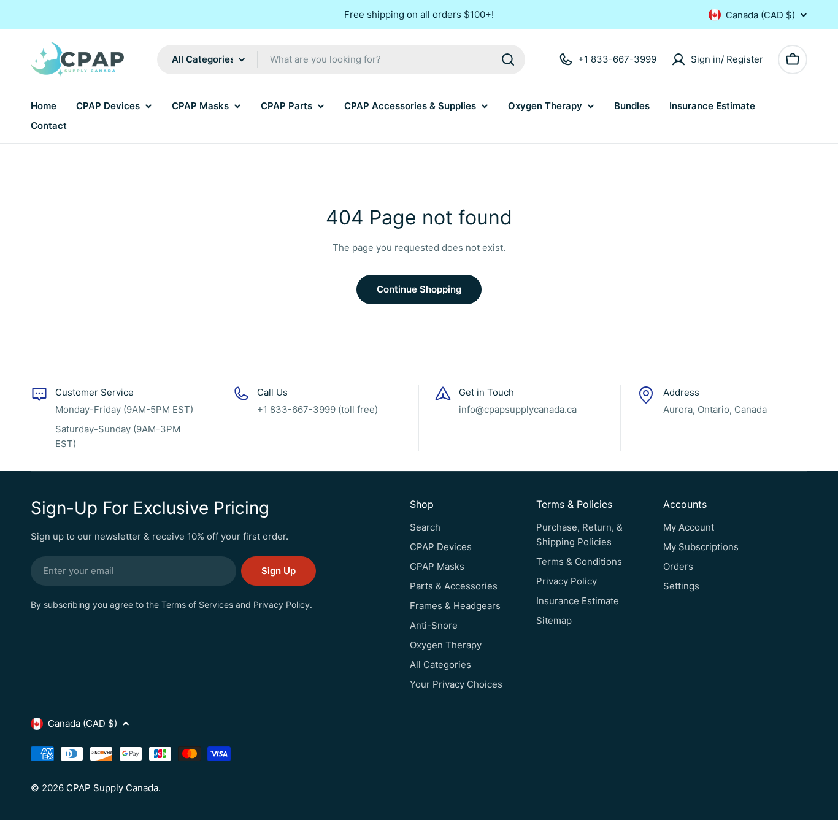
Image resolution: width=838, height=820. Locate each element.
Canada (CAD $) (760, 15)
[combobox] (341, 59)
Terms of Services (197, 604)
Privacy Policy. (282, 604)
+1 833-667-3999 (296, 409)
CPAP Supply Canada (112, 788)
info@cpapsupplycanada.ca (518, 409)
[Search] (508, 59)
